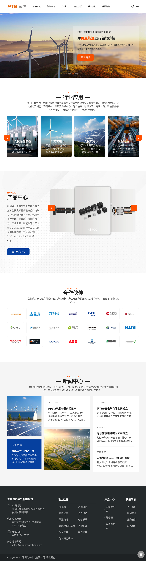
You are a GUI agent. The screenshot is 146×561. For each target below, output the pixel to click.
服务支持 (131, 519)
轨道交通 (63, 519)
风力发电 (82, 532)
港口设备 (82, 513)
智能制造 (82, 525)
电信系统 (82, 519)
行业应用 (63, 499)
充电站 (62, 507)
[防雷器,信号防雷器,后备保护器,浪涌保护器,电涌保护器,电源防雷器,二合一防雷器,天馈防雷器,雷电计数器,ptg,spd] (16, 6)
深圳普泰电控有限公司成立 (112, 433)
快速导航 (131, 499)
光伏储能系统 (66, 538)
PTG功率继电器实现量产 (62, 408)
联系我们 (131, 525)
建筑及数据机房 (67, 525)
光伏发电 (63, 532)
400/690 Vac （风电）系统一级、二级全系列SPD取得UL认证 (115, 459)
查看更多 (85, 57)
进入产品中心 (18, 251)
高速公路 (82, 507)
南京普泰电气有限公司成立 (112, 408)
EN (137, 6)
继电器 (109, 517)
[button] (69, 73)
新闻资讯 (131, 513)
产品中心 (110, 499)
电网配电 (63, 513)
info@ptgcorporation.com (27, 545)
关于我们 (131, 507)
